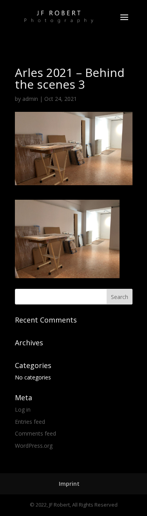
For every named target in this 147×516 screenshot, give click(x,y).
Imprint (69, 483)
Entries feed (30, 421)
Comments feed (35, 433)
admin (30, 98)
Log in (23, 409)
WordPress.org (34, 445)
